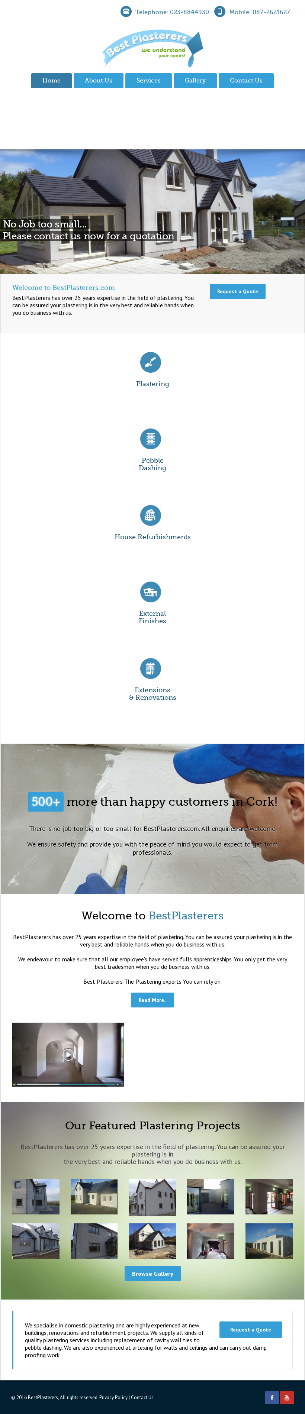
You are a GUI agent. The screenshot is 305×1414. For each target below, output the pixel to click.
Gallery (195, 80)
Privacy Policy (113, 1397)
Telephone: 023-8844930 (172, 12)
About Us (98, 80)
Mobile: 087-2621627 (259, 12)
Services (149, 80)
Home (51, 80)
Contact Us (246, 80)
